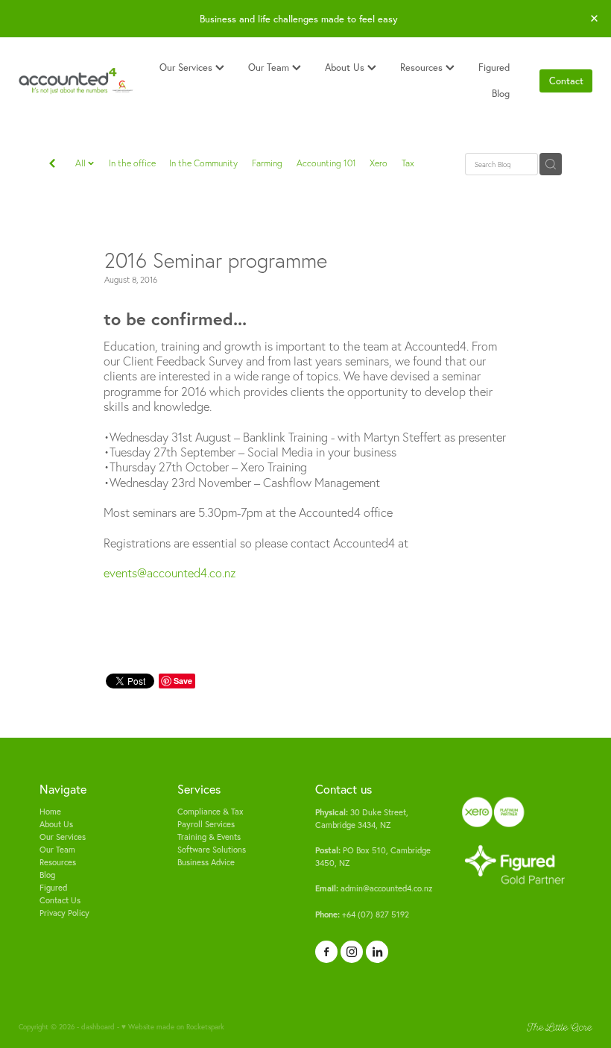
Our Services (187, 67)
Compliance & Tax (210, 811)
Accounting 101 (326, 163)
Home (50, 811)
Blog (501, 93)
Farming (267, 163)
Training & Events (209, 837)
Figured (494, 67)
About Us (346, 67)
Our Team (270, 67)
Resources (423, 67)
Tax (408, 163)
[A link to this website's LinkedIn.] (377, 952)
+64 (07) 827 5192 (362, 914)
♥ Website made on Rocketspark (172, 1026)
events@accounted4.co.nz (170, 572)
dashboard (98, 1026)
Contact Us (59, 900)
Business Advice (206, 862)
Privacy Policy (64, 913)
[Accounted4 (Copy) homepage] (76, 81)
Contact (566, 81)
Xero (378, 163)
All (81, 163)
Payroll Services (206, 824)
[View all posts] (52, 165)
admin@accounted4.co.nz (373, 888)
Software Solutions (211, 849)
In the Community (203, 163)
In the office (132, 163)
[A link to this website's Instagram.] (352, 952)
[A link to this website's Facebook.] (326, 952)
